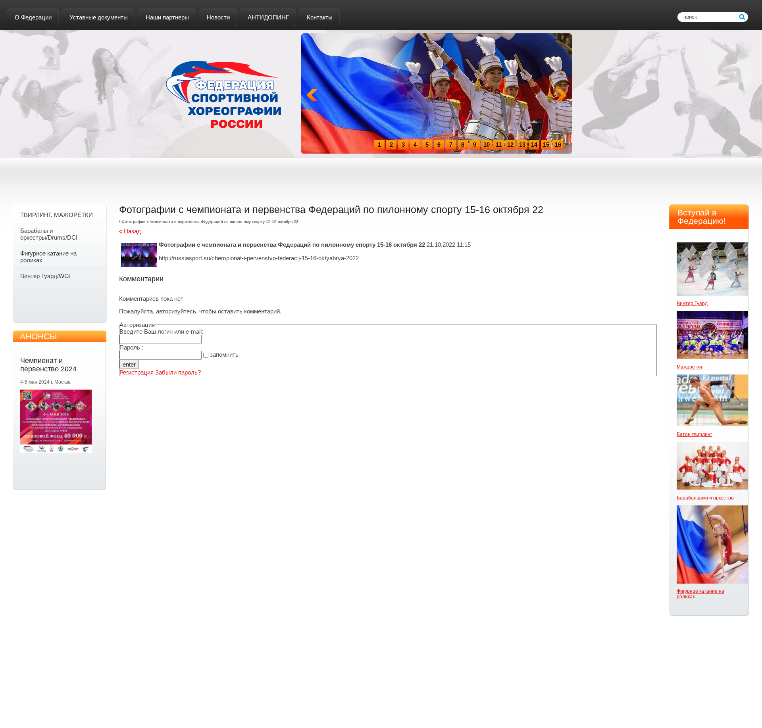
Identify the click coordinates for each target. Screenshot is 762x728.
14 (534, 144)
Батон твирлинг (694, 434)
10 (486, 144)
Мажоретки (689, 367)
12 (510, 144)
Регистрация (136, 372)
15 (546, 144)
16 (558, 144)
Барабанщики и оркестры (706, 498)
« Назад (130, 231)
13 (522, 144)
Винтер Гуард (692, 303)
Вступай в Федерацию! (701, 216)
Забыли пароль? (178, 372)
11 (499, 144)
